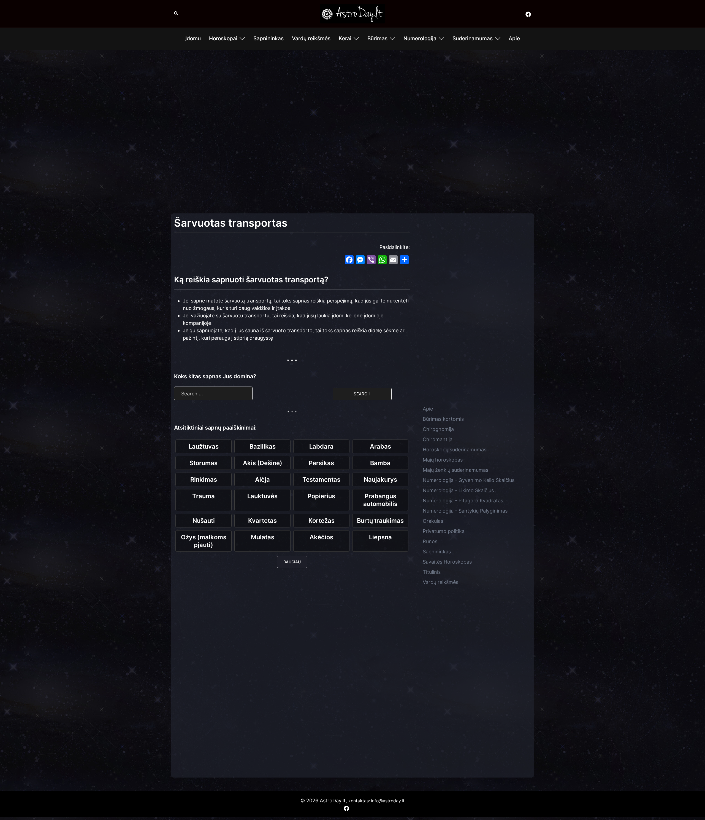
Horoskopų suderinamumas (454, 449)
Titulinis (432, 572)
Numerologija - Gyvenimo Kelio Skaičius (468, 480)
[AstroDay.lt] (352, 13)
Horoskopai (223, 38)
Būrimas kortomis (443, 419)
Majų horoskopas (443, 460)
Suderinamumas (472, 38)
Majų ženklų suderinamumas (455, 470)
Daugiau (292, 561)
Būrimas (377, 38)
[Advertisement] (352, 94)
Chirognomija (438, 429)
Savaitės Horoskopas (447, 562)
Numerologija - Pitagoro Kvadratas (463, 500)
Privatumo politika (444, 531)
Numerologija (419, 38)
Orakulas (433, 521)
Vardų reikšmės (311, 38)
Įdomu (193, 38)
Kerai (345, 38)
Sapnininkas (268, 38)
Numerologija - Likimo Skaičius (458, 490)
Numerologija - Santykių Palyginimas (465, 511)
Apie (514, 38)
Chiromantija (437, 439)
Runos (430, 541)
